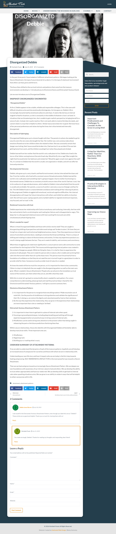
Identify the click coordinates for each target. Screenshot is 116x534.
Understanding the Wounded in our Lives (61, 11)
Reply (14, 420)
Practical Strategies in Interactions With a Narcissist (96, 185)
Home (26, 11)
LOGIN (109, 4)
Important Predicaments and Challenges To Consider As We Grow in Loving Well (96, 123)
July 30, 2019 (37, 407)
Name (12, 483)
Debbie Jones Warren (26, 407)
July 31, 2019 (36, 431)
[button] (16, 72)
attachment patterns (26, 383)
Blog (98, 11)
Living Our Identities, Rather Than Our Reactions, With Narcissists (96, 154)
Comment (13, 457)
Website (12, 500)
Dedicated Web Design (59, 530)
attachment (16, 383)
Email (12, 492)
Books (35, 11)
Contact (107, 11)
